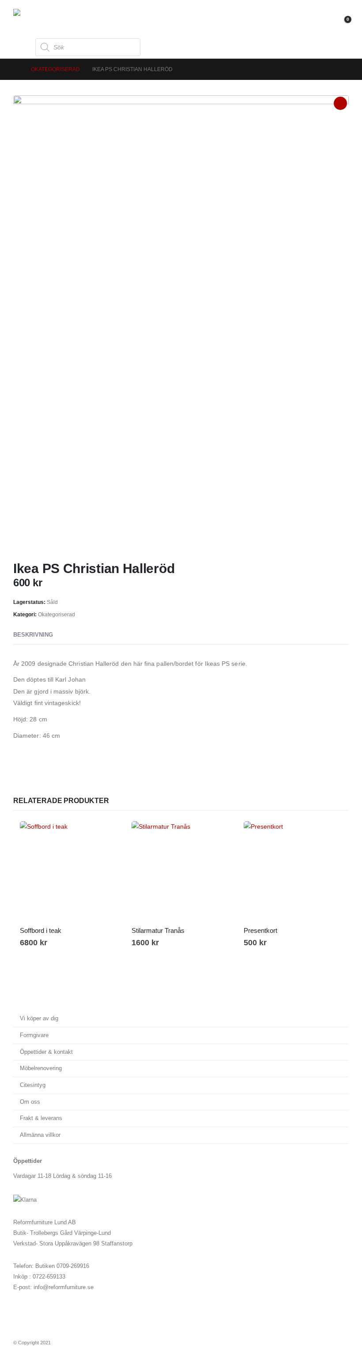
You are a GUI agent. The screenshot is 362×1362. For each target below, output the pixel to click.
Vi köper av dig (39, 1018)
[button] (21, 47)
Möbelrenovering (41, 1068)
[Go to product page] (69, 870)
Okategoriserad (56, 614)
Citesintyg (32, 1085)
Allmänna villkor (40, 1135)
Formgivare (34, 1035)
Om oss (30, 1102)
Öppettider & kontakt (46, 1052)
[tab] (69, 635)
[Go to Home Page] (16, 69)
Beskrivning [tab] (33, 634)
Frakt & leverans (41, 1118)
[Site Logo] (37, 18)
